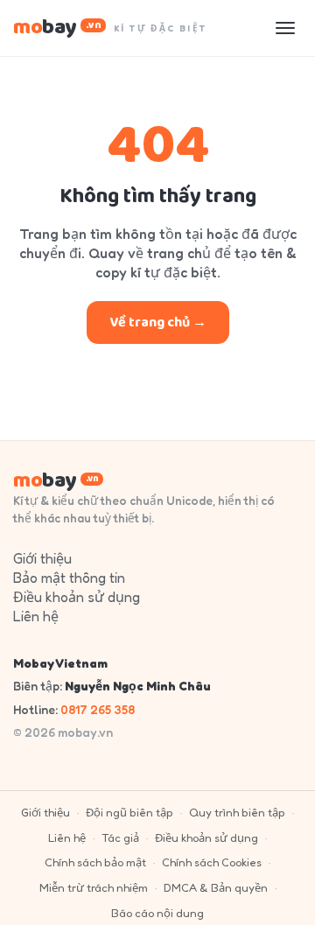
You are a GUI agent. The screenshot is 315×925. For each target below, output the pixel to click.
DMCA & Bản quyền (216, 887)
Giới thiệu (42, 558)
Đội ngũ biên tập (129, 812)
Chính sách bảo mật (95, 862)
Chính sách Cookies (212, 862)
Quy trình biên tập (237, 812)
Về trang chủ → (157, 322)
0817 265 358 (97, 709)
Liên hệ (36, 616)
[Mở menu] (285, 28)
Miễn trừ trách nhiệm (93, 887)
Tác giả (120, 837)
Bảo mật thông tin (69, 577)
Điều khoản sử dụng (76, 597)
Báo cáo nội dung (157, 913)
